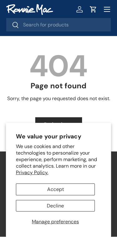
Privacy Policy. (32, 172)
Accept (55, 189)
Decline (55, 205)
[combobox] (58, 24)
